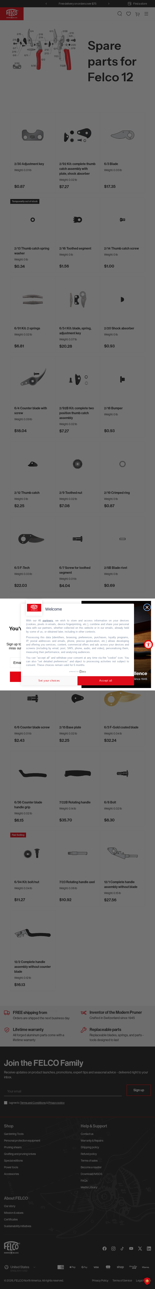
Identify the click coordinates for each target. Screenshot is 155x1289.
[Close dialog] (147, 607)
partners (48, 620)
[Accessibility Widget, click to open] (148, 644)
